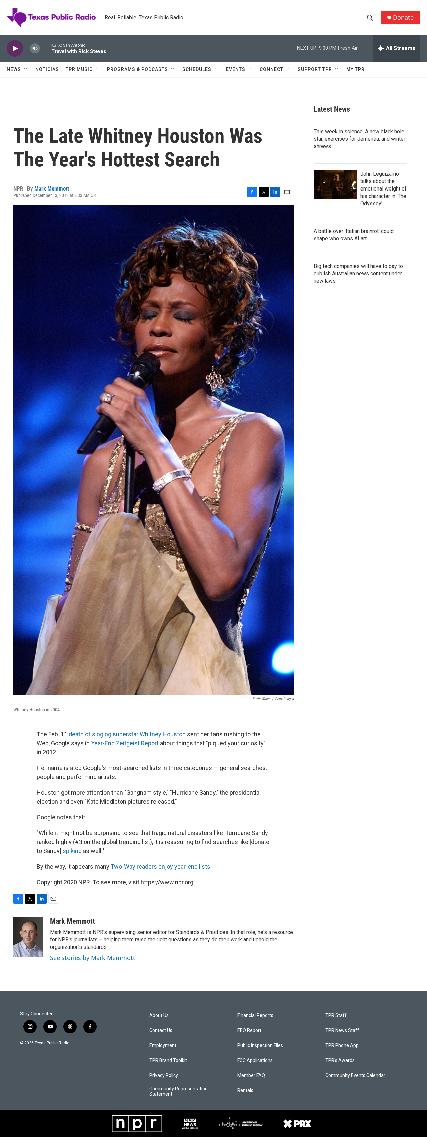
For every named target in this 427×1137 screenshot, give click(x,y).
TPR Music (79, 69)
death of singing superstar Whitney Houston (127, 734)
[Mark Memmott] (28, 937)
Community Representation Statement (178, 1091)
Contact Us (160, 1030)
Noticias (47, 69)
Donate (403, 17)
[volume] (35, 48)
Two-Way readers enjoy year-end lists (160, 866)
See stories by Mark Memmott (92, 958)
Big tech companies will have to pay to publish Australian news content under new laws (358, 273)
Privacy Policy (163, 1075)
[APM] (240, 1123)
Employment (162, 1045)
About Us (159, 1015)
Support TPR (315, 69)
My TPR (355, 69)
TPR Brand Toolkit (168, 1060)
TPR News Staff (342, 1030)
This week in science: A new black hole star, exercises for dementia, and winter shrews (359, 138)
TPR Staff (336, 1015)
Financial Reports (255, 1015)
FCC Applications (255, 1060)
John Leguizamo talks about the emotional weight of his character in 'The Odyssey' (383, 189)
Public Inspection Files (260, 1045)
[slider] (46, 48)
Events (235, 69)
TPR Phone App (342, 1045)
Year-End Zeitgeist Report (125, 743)
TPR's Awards (340, 1060)
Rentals (245, 1090)
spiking (72, 850)
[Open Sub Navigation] (26, 69)
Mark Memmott (51, 188)
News (14, 69)
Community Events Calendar (355, 1075)
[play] (15, 48)
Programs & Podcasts (137, 69)
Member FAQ (251, 1075)
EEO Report (249, 1030)
